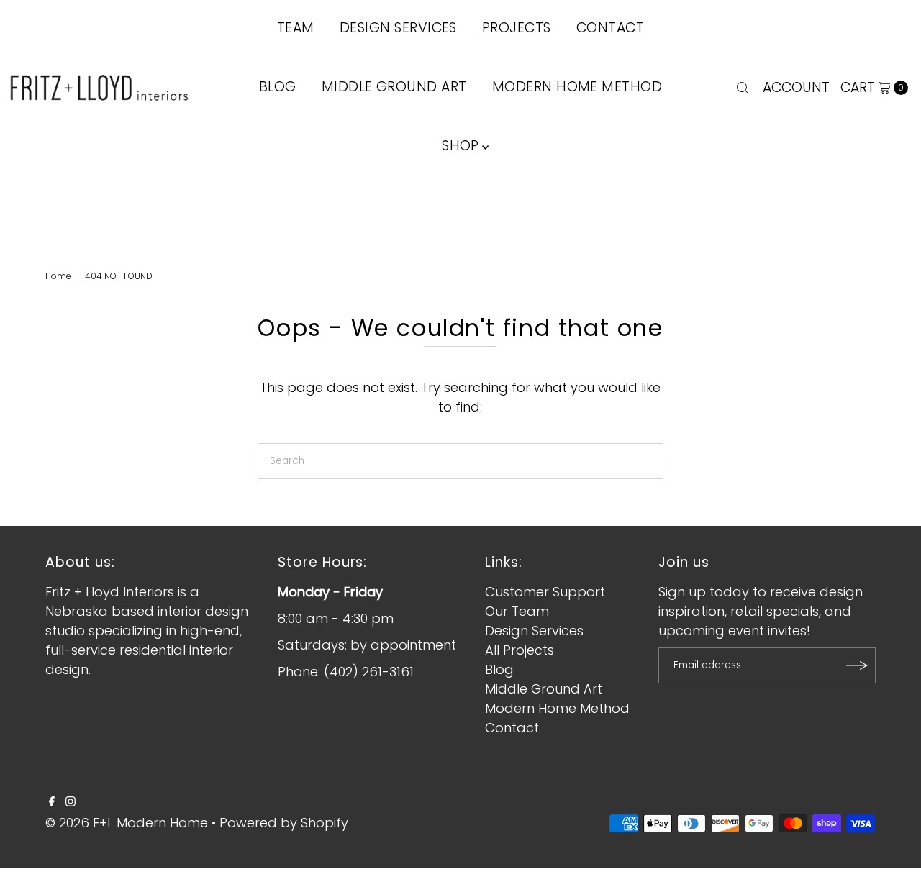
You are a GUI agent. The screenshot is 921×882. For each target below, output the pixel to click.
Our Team (517, 611)
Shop (460, 145)
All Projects (519, 650)
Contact (512, 728)
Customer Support (545, 592)
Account (796, 87)
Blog (277, 86)
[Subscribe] (858, 665)
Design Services (534, 631)
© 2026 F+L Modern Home (126, 823)
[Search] (743, 88)
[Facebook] (52, 802)
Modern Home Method (577, 86)
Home (58, 276)
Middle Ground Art (394, 86)
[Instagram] (70, 802)
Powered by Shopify (283, 823)
